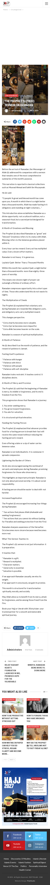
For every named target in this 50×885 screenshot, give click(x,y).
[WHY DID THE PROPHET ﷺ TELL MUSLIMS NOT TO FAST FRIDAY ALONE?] (37, 732)
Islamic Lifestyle (39, 859)
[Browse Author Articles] (25, 640)
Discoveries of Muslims (21, 859)
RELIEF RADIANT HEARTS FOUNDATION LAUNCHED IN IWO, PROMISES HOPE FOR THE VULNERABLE (12, 673)
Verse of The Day (10, 866)
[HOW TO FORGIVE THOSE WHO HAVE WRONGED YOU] (37, 705)
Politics (24, 866)
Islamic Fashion (24, 862)
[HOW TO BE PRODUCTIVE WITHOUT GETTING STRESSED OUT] (12, 705)
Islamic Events (10, 862)
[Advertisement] (25, 37)
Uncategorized (11, 96)
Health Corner (25, 870)
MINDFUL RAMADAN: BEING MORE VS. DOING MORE (36, 668)
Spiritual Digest (39, 862)
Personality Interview (38, 866)
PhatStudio (31, 881)
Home (6, 859)
